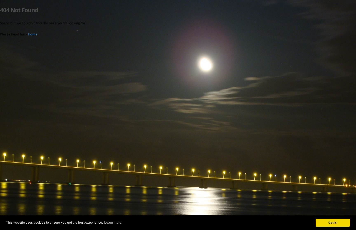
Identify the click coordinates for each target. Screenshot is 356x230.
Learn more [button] (112, 222)
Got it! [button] (332, 222)
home (32, 34)
